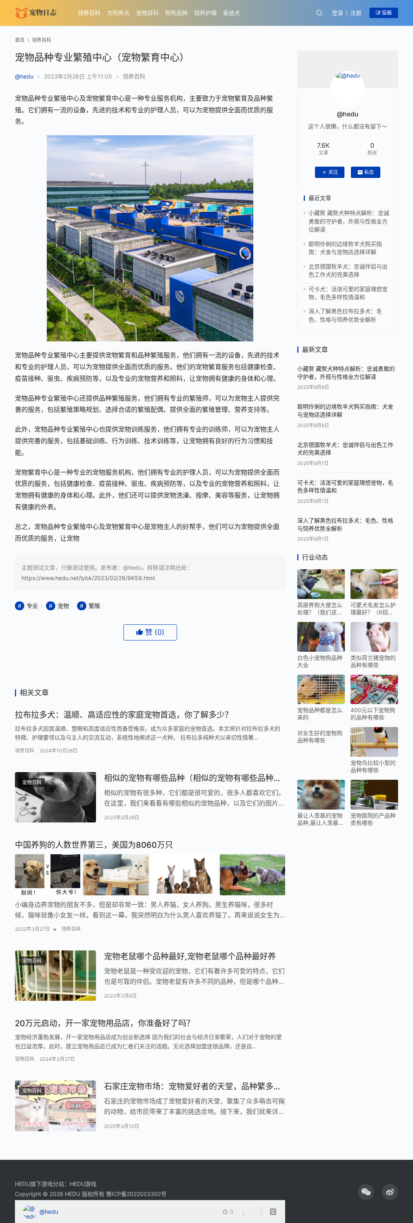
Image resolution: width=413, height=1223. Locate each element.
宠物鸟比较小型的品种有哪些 (373, 766)
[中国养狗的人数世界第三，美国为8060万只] (150, 874)
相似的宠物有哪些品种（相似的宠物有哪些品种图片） (193, 778)
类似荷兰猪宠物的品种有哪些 (373, 661)
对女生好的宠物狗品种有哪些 (319, 736)
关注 (333, 172)
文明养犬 (118, 12)
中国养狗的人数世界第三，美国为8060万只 (94, 845)
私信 (369, 172)
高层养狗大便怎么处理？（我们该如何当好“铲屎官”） (319, 608)
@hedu (24, 76)
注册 (355, 12)
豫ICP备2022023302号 (136, 1193)
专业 (32, 605)
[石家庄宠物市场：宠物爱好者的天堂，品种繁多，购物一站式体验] (55, 1105)
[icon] (366, 1192)
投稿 (386, 13)
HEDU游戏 (83, 1183)
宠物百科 (147, 12)
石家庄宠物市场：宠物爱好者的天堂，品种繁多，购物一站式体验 (193, 1087)
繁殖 (94, 605)
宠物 (63, 605)
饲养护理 (205, 12)
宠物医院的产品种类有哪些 (373, 819)
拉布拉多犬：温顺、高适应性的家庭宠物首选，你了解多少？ (124, 715)
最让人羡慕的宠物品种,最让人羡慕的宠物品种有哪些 (320, 819)
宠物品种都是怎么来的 (319, 714)
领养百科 (89, 12)
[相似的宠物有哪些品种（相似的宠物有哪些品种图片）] (55, 797)
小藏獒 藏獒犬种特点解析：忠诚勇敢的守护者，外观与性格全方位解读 (349, 221)
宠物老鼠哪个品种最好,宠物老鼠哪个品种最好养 (190, 956)
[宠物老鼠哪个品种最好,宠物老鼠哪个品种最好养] (55, 975)
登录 (337, 12)
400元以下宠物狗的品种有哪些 (372, 714)
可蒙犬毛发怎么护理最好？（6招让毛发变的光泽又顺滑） (373, 608)
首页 (20, 40)
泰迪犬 (231, 12)
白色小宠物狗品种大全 (319, 661)
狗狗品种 (176, 12)
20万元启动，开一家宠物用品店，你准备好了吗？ (104, 1023)
